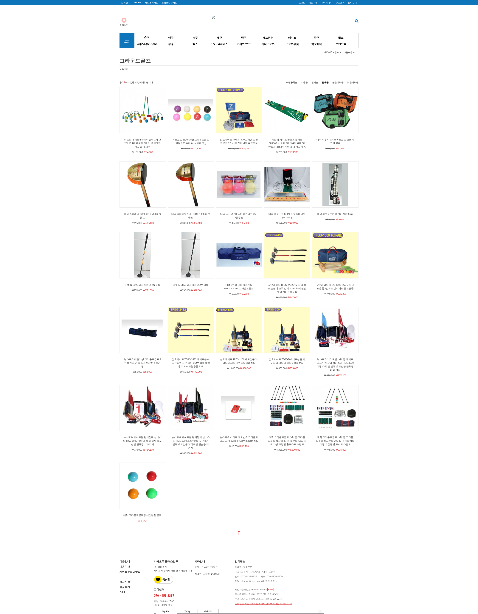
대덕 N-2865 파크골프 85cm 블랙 (190, 284)
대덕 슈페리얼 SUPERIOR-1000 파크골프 (190, 215)
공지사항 (125, 581)
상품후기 (125, 587)
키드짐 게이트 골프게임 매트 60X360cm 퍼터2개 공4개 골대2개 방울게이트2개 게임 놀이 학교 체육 (287, 143)
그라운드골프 (348, 52)
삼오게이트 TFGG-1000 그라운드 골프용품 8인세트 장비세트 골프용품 (335, 286)
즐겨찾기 (125, 2)
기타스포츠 (267, 44)
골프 (340, 37)
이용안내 (125, 561)
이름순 (304, 82)
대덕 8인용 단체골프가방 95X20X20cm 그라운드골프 (239, 286)
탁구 (243, 37)
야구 (170, 37)
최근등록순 (291, 82)
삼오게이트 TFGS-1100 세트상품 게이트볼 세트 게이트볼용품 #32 (239, 361)
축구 (146, 37)
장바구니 (352, 2)
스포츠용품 (292, 44)
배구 (219, 37)
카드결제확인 (151, 2)
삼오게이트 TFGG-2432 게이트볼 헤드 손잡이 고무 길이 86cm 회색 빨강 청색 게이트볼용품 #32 (190, 363)
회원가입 (313, 2)
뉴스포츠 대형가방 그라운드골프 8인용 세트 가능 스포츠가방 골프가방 (142, 363)
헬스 (195, 44)
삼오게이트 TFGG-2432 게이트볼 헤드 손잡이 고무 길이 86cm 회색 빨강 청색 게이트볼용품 (287, 288)
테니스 (292, 37)
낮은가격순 (352, 82)
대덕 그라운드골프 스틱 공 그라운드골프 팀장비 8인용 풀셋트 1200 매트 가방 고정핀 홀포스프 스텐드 (287, 441)
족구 (316, 37)
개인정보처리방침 (130, 572)
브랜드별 (341, 44)
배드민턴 (268, 37)
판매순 (325, 82)
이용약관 (125, 566)
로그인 (302, 2)
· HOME (328, 52)
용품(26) (124, 69)
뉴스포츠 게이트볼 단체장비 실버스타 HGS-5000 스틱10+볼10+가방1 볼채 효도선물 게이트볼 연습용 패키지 (191, 442)
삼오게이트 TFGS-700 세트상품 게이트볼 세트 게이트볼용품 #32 (287, 361)
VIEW (270, 589)
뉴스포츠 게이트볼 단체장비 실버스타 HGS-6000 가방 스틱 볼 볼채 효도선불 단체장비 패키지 (142, 441)
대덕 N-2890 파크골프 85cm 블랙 (142, 284)
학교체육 (316, 44)
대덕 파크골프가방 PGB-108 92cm (335, 214)
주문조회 (340, 2)
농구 (195, 37)
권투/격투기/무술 (146, 44)
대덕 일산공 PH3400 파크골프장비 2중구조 (238, 215)
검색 (355, 21)
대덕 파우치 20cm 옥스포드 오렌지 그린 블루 (335, 141)
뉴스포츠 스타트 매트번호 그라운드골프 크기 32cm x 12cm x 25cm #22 (239, 439)
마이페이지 (326, 2)
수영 (170, 44)
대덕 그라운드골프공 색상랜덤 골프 (142, 515)
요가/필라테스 (219, 44)
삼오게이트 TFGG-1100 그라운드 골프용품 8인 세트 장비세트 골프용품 (239, 141)
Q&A (122, 592)
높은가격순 (338, 82)
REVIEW (137, 2)
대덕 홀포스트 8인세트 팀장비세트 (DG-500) (287, 215)
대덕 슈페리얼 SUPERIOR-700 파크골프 (142, 215)
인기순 (314, 82)
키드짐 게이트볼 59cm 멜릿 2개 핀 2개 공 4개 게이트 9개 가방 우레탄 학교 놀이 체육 (142, 143)
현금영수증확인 (169, 2)
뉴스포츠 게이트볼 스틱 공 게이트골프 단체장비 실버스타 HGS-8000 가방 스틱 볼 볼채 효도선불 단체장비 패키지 (335, 365)
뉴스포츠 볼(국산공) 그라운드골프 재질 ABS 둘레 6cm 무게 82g (190, 141)
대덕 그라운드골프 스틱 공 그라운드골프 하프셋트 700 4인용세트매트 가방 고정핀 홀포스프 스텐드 (335, 441)
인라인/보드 (244, 44)
